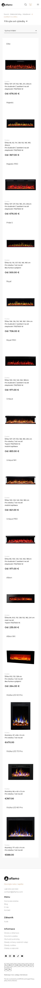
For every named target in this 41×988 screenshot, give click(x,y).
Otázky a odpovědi (11, 948)
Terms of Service (12, 980)
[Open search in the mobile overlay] (29, 4)
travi (12, 975)
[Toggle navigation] (38, 4)
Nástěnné (26, 14)
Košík (6, 922)
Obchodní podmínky (12, 939)
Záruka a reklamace (11, 933)
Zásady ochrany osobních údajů (16, 942)
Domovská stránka (11, 901)
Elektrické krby (15, 14)
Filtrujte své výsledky (14, 21)
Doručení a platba (11, 936)
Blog (6, 904)
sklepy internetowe (21, 975)
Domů (6, 14)
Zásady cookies (10, 945)
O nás (6, 907)
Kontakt (7, 910)
